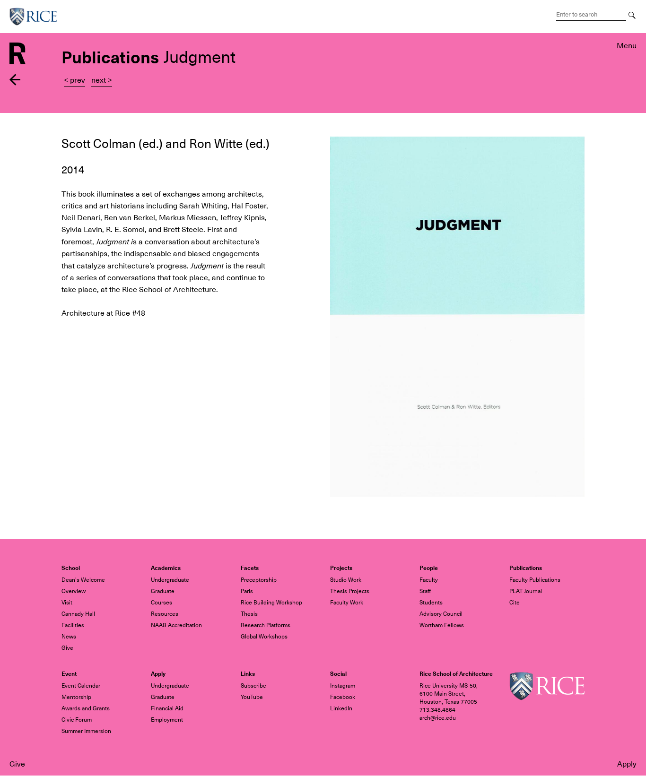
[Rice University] (36, 16)
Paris (247, 591)
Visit (66, 602)
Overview (73, 591)
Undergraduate (170, 580)
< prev (74, 80)
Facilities (72, 625)
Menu (627, 46)
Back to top (15, 409)
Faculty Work (346, 602)
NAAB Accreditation (176, 625)
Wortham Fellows (441, 625)
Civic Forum (76, 720)
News (68, 636)
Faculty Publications (534, 580)
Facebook (342, 697)
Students (431, 602)
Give (17, 764)
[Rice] (547, 686)
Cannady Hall (78, 614)
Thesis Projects (349, 591)
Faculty (428, 580)
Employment (167, 720)
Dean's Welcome (83, 580)
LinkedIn (341, 708)
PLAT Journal (525, 591)
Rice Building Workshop (271, 602)
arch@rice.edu (437, 718)
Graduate (163, 591)
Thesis (249, 614)
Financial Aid (167, 708)
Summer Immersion (86, 731)
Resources (164, 614)
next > (101, 80)
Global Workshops (264, 636)
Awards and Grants (85, 708)
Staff (425, 591)
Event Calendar (80, 686)
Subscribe (253, 686)
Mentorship (76, 697)
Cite (514, 602)
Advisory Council (441, 614)
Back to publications (15, 80)
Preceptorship (259, 580)
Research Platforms (265, 625)
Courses (161, 602)
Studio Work (345, 580)
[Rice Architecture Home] (17, 53)
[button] (457, 316)
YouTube (252, 697)
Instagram (342, 686)
